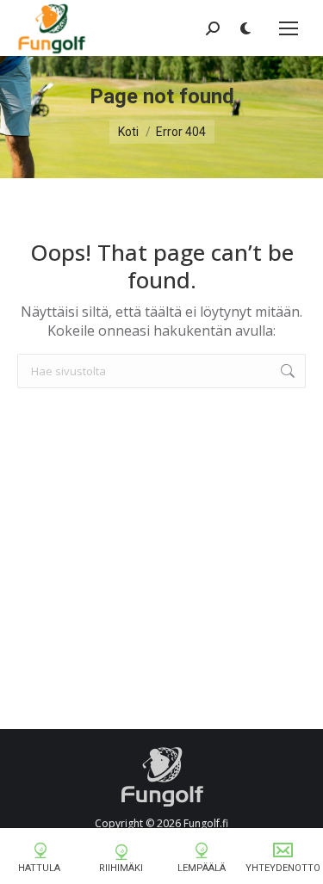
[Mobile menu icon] (288, 28)
